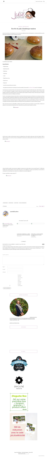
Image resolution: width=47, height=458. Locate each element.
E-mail (4, 269)
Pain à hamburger (22, 202)
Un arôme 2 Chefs (32, 87)
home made (11, 202)
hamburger (5, 202)
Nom (4, 266)
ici (39, 100)
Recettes (20, 26)
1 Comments (5, 206)
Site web (4, 272)
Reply (43, 244)
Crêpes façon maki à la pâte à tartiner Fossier (8, 225)
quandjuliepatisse (14, 211)
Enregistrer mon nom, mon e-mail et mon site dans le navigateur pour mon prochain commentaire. (20, 280)
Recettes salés (26, 26)
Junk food (16, 202)
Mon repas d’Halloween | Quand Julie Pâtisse (14, 244)
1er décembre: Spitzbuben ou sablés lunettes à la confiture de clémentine (23, 234)
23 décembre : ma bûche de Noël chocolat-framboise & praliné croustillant (37, 234)
